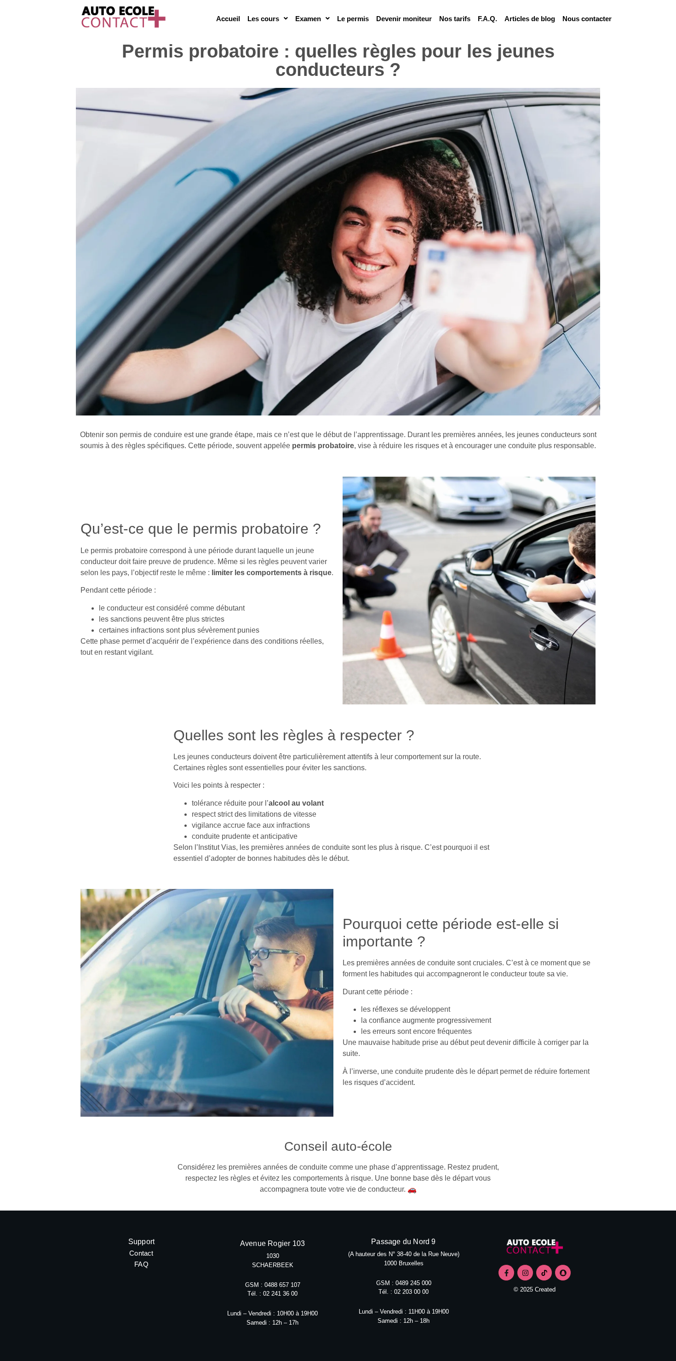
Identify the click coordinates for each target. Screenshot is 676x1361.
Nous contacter (587, 19)
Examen (308, 19)
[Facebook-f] (506, 1272)
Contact (141, 1253)
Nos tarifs (454, 19)
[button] (268, 18)
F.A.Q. (487, 19)
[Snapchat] (563, 1272)
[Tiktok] (544, 1272)
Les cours (263, 19)
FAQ (141, 1264)
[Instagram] (525, 1272)
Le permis (353, 19)
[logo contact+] (534, 1247)
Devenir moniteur (404, 19)
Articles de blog (529, 19)
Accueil (228, 19)
